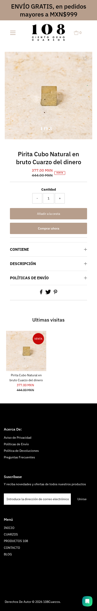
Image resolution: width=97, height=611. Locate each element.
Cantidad (48, 189)
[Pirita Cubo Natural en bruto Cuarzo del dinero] (26, 351)
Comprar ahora (48, 228)
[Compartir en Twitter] (48, 293)
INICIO (9, 528)
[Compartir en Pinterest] (55, 293)
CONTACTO (12, 548)
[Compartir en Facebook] (41, 293)
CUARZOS (11, 534)
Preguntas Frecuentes (19, 457)
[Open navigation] (13, 32)
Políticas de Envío (16, 444)
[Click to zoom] (85, 59)
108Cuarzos (51, 602)
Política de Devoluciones (21, 451)
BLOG (8, 554)
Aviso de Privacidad (17, 438)
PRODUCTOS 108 (16, 541)
